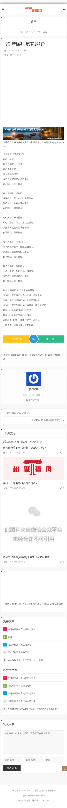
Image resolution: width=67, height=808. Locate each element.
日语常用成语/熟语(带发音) (45, 420)
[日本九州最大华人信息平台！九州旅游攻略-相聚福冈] (34, 9)
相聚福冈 (38, 790)
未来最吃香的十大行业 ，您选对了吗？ (24, 447)
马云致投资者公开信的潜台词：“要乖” (23, 660)
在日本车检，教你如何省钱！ (20, 678)
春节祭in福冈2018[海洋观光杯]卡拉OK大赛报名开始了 (31, 709)
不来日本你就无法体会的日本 (20, 701)
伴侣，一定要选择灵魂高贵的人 (20, 483)
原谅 (8, 637)
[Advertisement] (33, 94)
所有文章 (30, 31)
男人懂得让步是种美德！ (17, 652)
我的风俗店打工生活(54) (17, 644)
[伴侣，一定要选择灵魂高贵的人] (33, 468)
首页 (22, 31)
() (18, 339)
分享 (39, 31)
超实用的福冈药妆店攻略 (17, 686)
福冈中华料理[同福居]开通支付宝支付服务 (26, 557)
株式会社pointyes (40, 800)
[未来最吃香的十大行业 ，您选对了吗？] (33, 442)
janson (33, 354)
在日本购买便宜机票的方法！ (20, 629)
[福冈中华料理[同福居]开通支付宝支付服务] (33, 523)
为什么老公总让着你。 (19, 412)
